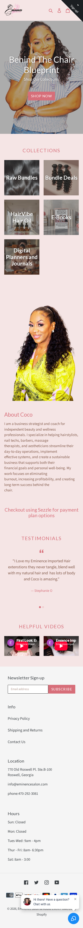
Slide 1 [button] (40, 607)
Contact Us (16, 742)
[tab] (40, 607)
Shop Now (41, 96)
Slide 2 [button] (43, 607)
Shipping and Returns (25, 730)
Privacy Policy (19, 718)
